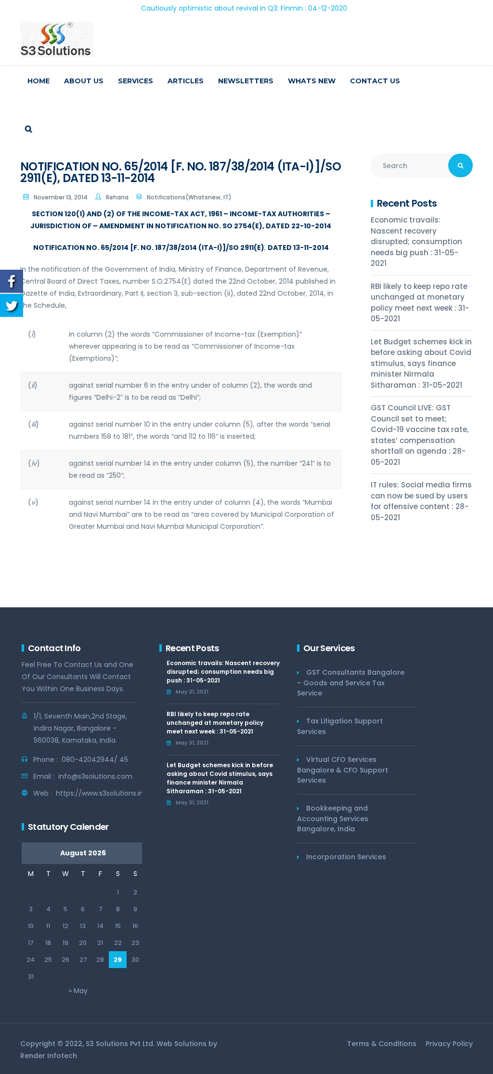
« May (78, 990)
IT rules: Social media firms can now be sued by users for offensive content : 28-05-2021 (421, 501)
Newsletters (245, 81)
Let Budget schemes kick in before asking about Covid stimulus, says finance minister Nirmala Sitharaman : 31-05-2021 (421, 363)
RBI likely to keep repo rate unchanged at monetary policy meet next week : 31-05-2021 (420, 302)
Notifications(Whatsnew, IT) (189, 197)
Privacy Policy (449, 1043)
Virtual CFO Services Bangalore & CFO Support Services (342, 770)
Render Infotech (48, 1056)
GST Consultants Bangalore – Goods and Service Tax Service (350, 683)
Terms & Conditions (381, 1043)
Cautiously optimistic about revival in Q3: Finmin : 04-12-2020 (223, 8)
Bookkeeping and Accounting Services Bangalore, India (332, 818)
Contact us (375, 81)
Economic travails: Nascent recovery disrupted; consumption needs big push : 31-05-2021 (416, 241)
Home (38, 81)
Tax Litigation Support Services (340, 726)
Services (135, 81)
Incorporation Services (346, 857)
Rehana (117, 197)
